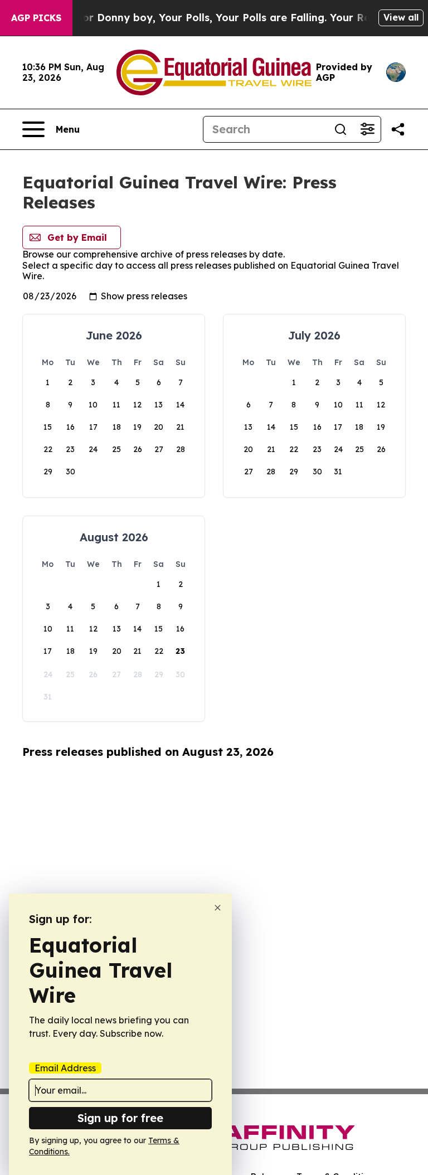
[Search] (340, 129)
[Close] (217, 907)
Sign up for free (120, 1118)
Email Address (65, 1068)
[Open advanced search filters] (367, 129)
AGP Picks (36, 17)
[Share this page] (398, 129)
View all (401, 17)
